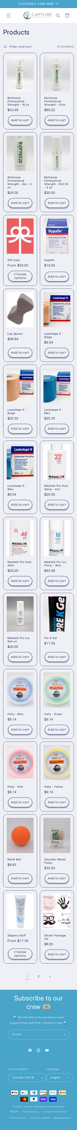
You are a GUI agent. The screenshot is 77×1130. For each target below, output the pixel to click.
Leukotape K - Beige (53, 335)
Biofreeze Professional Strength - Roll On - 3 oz (56, 182)
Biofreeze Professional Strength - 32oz (55, 101)
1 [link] (27, 976)
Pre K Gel (50, 638)
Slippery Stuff (17, 935)
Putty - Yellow (53, 786)
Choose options (20, 276)
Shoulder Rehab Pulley (55, 861)
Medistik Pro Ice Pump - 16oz (55, 563)
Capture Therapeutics (36, 1107)
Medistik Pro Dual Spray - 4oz (56, 487)
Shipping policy (62, 1118)
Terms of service (40, 1118)
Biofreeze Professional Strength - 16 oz (18, 101)
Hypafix (49, 260)
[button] (8, 15)
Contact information (55, 1112)
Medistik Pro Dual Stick (19, 563)
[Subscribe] (64, 1035)
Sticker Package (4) (55, 937)
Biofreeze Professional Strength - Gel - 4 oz (20, 182)
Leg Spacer (15, 333)
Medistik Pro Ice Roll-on (19, 639)
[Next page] (49, 976)
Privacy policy (17, 1118)
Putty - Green (53, 714)
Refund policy (31, 1112)
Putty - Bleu (15, 714)
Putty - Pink (15, 786)
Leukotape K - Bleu (53, 411)
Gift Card (14, 260)
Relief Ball (14, 859)
